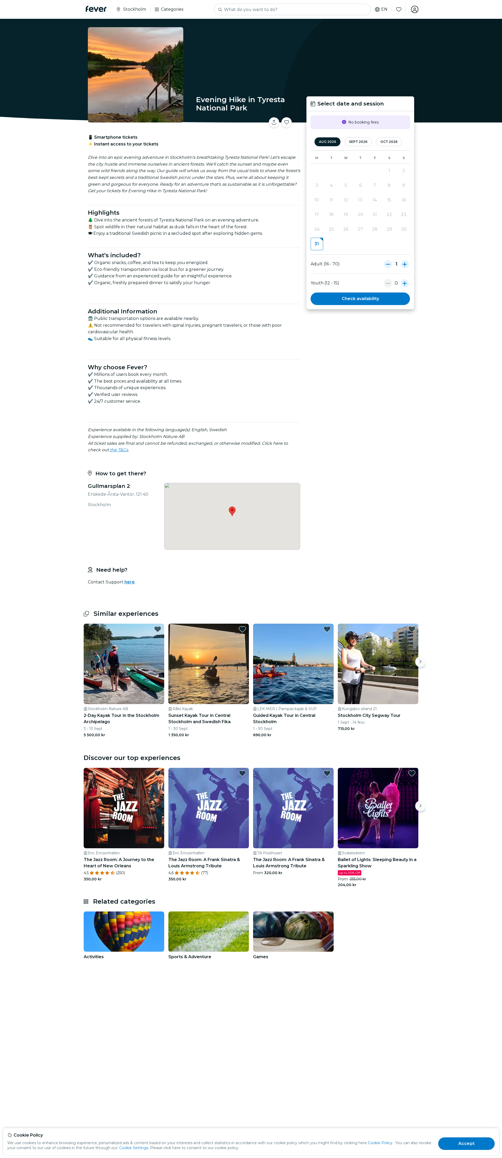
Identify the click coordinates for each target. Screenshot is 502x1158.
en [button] (384, 9)
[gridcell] (317, 244)
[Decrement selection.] (388, 264)
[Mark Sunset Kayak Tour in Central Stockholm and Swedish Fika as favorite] (242, 629)
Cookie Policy (380, 1143)
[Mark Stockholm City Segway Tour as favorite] (411, 629)
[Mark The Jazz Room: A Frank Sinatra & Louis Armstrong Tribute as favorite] (242, 773)
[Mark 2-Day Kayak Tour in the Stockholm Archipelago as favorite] (157, 629)
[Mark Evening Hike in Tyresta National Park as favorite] (286, 122)
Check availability (360, 298)
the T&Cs (119, 449)
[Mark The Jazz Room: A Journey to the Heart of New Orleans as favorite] (157, 773)
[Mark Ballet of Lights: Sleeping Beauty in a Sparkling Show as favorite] (411, 773)
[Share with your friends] (274, 122)
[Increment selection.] (405, 264)
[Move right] (420, 662)
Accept (466, 1143)
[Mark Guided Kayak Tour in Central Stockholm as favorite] (327, 629)
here (129, 582)
